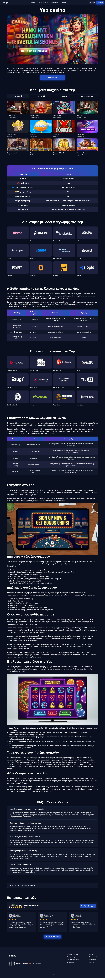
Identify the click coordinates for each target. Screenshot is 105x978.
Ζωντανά (39, 96)
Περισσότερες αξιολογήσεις (52, 936)
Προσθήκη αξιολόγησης (88, 906)
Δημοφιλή (17, 96)
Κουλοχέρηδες (85, 96)
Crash (63, 96)
